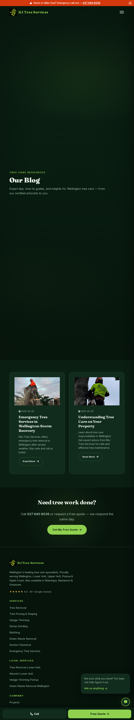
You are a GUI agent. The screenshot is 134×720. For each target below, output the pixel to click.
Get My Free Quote (65, 529)
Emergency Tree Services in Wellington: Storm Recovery (35, 424)
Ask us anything (94, 688)
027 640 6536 (91, 3)
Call (36, 713)
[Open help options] (125, 702)
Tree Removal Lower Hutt (24, 667)
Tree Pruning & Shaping (23, 613)
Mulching (14, 632)
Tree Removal (17, 607)
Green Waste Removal (22, 638)
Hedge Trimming (19, 620)
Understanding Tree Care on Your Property (96, 421)
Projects (14, 702)
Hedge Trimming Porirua (23, 679)
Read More (29, 461)
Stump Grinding (18, 626)
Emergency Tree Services (24, 651)
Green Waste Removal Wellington (29, 686)
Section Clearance (20, 644)
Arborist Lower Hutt (21, 673)
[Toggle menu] (122, 12)
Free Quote (98, 713)
